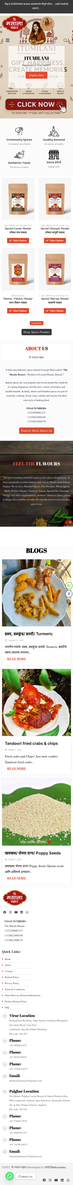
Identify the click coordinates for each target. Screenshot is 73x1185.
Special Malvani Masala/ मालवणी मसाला (55, 300)
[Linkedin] (21, 912)
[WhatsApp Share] (68, 585)
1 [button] (21, 113)
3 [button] (36, 113)
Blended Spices (18, 295)
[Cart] (54, 40)
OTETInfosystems (55, 1167)
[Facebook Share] (68, 593)
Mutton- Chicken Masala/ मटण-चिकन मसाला (18, 300)
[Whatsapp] (27, 912)
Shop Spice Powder (36, 332)
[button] (7, 40)
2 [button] (29, 113)
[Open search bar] (65, 40)
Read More (16, 658)
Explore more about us (36, 430)
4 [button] (44, 113)
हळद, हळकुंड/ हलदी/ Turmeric (29, 633)
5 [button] (51, 113)
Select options (20, 240)
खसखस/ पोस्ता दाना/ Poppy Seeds (33, 853)
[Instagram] (10, 912)
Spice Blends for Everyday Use (18, 225)
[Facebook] (4, 912)
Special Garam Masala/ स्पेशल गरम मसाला (18, 230)
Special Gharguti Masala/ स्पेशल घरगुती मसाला (55, 230)
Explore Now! (42, 81)
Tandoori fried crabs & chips (31, 743)
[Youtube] (16, 912)
